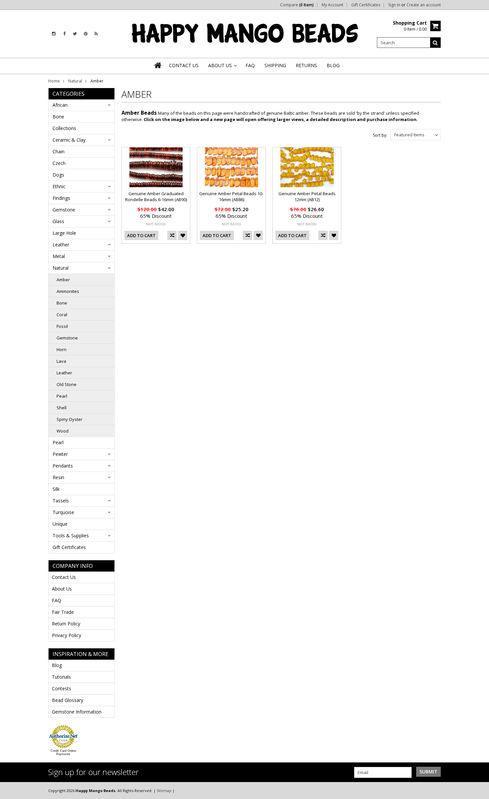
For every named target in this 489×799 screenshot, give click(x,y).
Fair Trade (63, 612)
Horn (62, 349)
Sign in (394, 5)
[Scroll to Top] (479, 790)
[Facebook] (64, 34)
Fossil (62, 326)
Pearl (62, 396)
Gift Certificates (365, 5)
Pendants (63, 466)
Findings (61, 198)
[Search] (435, 42)
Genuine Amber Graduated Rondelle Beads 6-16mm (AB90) (156, 196)
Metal (59, 256)
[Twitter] (75, 34)
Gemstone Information (76, 712)
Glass (58, 221)
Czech (59, 163)
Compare (297, 5)
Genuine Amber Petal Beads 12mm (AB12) (307, 196)
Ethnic (59, 186)
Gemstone (64, 209)
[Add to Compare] (172, 235)
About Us (62, 589)
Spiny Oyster (69, 419)
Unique (60, 524)
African (60, 105)
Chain (59, 151)
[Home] (158, 65)
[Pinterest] (85, 34)
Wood (63, 431)
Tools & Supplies (71, 535)
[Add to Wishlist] (182, 235)
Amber (63, 280)
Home (54, 81)
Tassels (61, 500)
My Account (332, 5)
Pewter (60, 454)
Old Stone (67, 384)
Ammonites (68, 291)
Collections (64, 128)
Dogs (58, 175)
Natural (75, 81)
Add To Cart (141, 235)
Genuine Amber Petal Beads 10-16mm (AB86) (231, 196)
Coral (62, 315)
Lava (61, 361)
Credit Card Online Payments (63, 752)
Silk (56, 489)
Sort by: (380, 135)
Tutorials (61, 677)
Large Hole (64, 233)
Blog (57, 665)
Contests (61, 688)
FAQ (56, 600)
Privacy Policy (66, 635)
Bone (58, 116)
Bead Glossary (67, 700)
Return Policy (66, 623)
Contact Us (64, 577)
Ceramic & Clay (69, 140)
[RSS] (96, 34)
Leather (61, 244)
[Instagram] (54, 34)
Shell (62, 408)
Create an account (424, 5)
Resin (58, 477)
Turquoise (63, 512)
